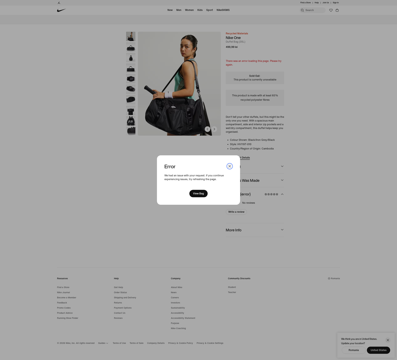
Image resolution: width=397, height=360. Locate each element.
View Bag (198, 193)
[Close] (229, 166)
